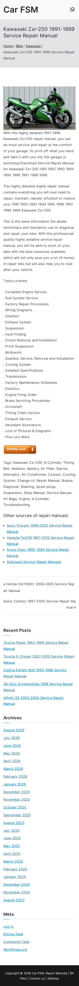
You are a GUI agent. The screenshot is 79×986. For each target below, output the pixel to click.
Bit (72, 973)
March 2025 (13, 861)
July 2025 (11, 830)
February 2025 (15, 869)
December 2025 (16, 792)
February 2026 (15, 776)
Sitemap (53, 978)
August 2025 (13, 823)
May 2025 (11, 846)
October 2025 (14, 807)
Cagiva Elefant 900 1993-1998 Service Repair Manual (34, 673)
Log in (8, 926)
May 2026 (11, 753)
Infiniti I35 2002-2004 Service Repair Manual (33, 701)
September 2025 (17, 815)
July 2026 (11, 738)
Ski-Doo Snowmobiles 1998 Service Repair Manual (38, 687)
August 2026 (13, 730)
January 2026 (14, 784)
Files (23, 978)
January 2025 (14, 877)
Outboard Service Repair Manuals (34, 562)
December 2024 (16, 884)
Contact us (37, 978)
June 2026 (12, 745)
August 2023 (13, 900)
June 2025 (12, 838)
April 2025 (12, 853)
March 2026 (13, 769)
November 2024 (16, 892)
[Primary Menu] (72, 9)
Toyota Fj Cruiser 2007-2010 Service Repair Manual (39, 659)
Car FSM (20, 9)
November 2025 (16, 799)
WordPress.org (15, 949)
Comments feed (16, 942)
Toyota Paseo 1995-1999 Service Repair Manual (36, 645)
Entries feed (13, 934)
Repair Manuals (56, 973)
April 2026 (12, 761)
